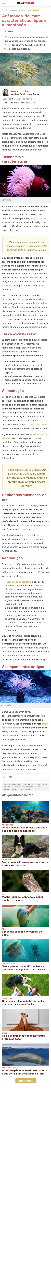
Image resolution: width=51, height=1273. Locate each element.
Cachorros (7, 860)
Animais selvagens (18, 10)
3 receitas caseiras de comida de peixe (22, 933)
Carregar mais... (26, 1081)
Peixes (5, 929)
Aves (4, 894)
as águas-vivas (38, 218)
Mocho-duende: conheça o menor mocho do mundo (22, 898)
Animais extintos (10, 1068)
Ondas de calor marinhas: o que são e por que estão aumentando (25, 829)
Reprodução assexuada (18, 582)
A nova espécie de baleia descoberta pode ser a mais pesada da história (24, 1072)
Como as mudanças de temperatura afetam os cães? (23, 1037)
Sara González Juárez (29, 94)
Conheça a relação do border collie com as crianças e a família (23, 1003)
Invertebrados (33, 10)
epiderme (19, 299)
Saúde (4, 1033)
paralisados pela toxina (35, 424)
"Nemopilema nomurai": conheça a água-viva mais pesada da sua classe (24, 968)
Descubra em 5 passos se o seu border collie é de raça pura (25, 864)
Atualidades (7, 825)
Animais (5, 10)
